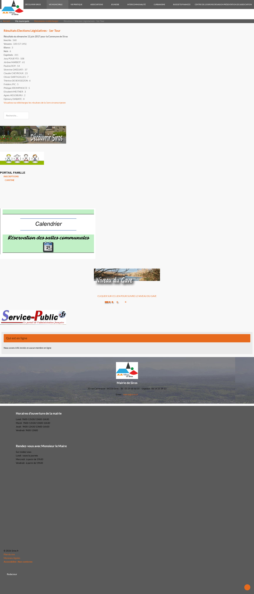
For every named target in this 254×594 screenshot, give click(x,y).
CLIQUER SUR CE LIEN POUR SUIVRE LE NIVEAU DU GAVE (127, 296)
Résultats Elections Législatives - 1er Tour (32, 30)
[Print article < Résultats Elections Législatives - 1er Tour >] (246, 36)
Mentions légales (12, 558)
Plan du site (9, 554)
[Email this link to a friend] (249, 36)
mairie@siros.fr (130, 394)
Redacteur (12, 574)
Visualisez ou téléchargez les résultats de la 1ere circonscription (35, 102)
